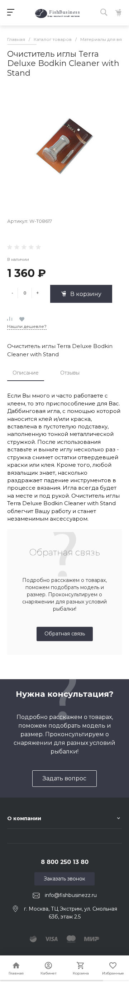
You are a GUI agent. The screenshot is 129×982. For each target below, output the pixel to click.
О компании (24, 818)
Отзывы (70, 373)
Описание (26, 373)
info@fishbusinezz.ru (71, 895)
